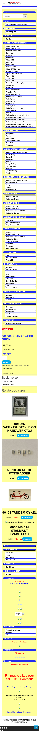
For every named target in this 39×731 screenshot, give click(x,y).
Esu (7, 272)
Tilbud (8, 555)
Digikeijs (9, 267)
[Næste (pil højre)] (2, 730)
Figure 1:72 (10, 80)
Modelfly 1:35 (10, 55)
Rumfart (8, 113)
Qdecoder (9, 279)
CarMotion (9, 244)
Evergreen (9, 185)
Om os (8, 635)
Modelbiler (9, 87)
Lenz (7, 274)
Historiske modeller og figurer (16, 83)
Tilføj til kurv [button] (24, 436)
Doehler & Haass (11, 269)
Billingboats (10, 134)
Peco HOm (9, 220)
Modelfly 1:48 (10, 101)
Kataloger (9, 295)
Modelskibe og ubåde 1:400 (15, 122)
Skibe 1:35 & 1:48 (12, 71)
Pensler (8, 173)
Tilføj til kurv (6, 362)
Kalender (9, 300)
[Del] (4, 728)
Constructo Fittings (13, 140)
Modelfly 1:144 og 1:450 (14, 108)
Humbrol (9, 157)
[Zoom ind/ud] (0, 728)
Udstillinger (10, 557)
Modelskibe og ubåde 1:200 (15, 117)
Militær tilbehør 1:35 (13, 48)
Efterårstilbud (10, 553)
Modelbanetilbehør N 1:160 (15, 211)
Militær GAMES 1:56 (13, 69)
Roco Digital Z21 (11, 281)
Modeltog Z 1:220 (12, 197)
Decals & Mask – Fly (13, 94)
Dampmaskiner (11, 309)
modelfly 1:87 (10, 106)
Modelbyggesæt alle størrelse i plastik (19, 126)
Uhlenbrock (10, 283)
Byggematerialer (11, 182)
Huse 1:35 (9, 53)
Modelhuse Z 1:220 (12, 199)
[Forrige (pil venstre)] (0, 730)
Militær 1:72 (10, 60)
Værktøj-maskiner (12, 316)
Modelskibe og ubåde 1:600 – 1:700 (18, 124)
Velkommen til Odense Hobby (16, 24)
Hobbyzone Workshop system (16, 152)
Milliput (8, 161)
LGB (7, 255)
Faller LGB (9, 260)
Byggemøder (10, 560)
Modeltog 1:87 (11, 67)
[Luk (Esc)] (6, 728)
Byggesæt (9, 307)
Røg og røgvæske (12, 248)
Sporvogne (10, 246)
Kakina (14, 722)
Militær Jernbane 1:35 (13, 51)
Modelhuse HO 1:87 (13, 234)
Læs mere (28, 539)
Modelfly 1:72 (10, 103)
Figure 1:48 (10, 78)
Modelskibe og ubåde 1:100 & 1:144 (18, 115)
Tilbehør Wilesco (12, 314)
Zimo (7, 285)
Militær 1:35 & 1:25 (12, 46)
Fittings (8, 136)
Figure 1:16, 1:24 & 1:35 (14, 74)
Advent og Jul (11, 32)
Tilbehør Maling (11, 171)
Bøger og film (10, 297)
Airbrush (9, 168)
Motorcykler (10, 85)
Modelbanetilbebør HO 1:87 (15, 237)
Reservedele (10, 311)
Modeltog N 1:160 (12, 206)
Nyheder (9, 574)
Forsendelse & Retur (13, 630)
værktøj (8, 187)
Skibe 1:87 (9, 143)
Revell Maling (10, 155)
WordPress (25, 720)
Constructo (10, 138)
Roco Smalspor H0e (13, 222)
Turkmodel (9, 145)
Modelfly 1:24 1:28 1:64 (14, 97)
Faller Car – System (12, 241)
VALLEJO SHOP (11, 166)
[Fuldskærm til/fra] (2, 728)
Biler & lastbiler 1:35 (13, 90)
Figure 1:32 (10, 76)
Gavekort (9, 39)
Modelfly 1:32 (10, 99)
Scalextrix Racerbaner (13, 323)
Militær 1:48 (10, 58)
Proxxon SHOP (11, 189)
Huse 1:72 (9, 62)
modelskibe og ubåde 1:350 (15, 119)
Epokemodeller (7, 368)
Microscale (9, 159)
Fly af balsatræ (11, 110)
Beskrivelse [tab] (8, 373)
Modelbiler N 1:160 (12, 213)
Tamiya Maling (11, 164)
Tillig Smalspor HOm (13, 225)
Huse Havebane (11, 258)
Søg (25, 16)
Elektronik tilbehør (12, 288)
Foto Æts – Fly (11, 92)
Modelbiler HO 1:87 (12, 239)
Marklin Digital (11, 276)
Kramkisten (10, 567)
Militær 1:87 (10, 64)
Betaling (9, 632)
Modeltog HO (10, 232)
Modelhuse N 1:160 (12, 208)
